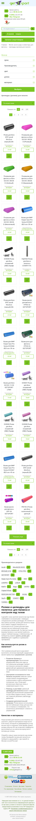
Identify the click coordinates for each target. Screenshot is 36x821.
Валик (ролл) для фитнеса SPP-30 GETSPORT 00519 (9, 511)
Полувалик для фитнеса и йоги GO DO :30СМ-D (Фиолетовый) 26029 (9, 222)
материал (8, 82)
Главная (4, 45)
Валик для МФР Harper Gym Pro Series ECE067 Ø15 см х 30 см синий (27, 222)
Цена (6, 60)
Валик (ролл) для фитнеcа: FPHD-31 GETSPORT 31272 (27, 304)
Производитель (10, 66)
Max (11, 17)
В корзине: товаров (14, 34)
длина (6, 77)
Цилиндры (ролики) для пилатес (20, 47)
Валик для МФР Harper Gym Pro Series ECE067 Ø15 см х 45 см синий (9, 470)
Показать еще (18, 537)
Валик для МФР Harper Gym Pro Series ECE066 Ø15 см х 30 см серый (9, 346)
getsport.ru (16, 770)
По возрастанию (8, 103)
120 (27, 109)
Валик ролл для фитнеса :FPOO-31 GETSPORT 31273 (27, 346)
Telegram (16, 17)
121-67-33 (16, 15)
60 (22, 109)
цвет (6, 71)
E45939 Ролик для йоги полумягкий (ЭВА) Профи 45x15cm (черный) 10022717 (9, 265)
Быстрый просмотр (9, 127)
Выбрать (18, 89)
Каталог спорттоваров (14, 40)
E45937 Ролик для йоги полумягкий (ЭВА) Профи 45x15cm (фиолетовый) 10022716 (27, 389)
